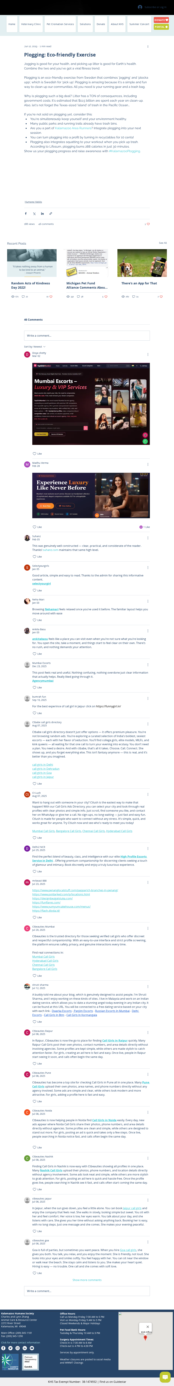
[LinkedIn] (25, 1348)
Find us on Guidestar (113, 1382)
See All (163, 242)
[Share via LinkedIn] (42, 213)
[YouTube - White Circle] (32, 1348)
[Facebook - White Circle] (3, 1348)
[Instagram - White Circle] (17, 1348)
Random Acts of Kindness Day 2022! (30, 285)
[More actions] (148, 46)
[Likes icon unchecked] (34, 454)
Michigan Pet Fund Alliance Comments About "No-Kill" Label (86, 285)
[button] (31, 24)
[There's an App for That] (142, 263)
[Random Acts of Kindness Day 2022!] (32, 263)
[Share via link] (50, 213)
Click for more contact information (20, 1342)
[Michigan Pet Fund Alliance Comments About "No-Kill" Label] (87, 263)
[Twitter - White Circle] (10, 1348)
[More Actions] (148, 354)
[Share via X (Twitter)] (34, 213)
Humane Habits (33, 201)
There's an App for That (139, 283)
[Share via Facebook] (25, 213)
